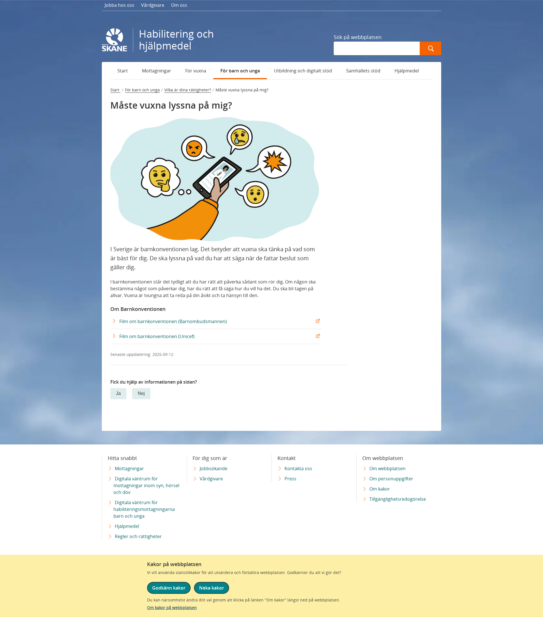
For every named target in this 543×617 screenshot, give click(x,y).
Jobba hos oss (119, 5)
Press (290, 479)
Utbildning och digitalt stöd (303, 71)
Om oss (179, 5)
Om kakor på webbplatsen (172, 607)
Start (122, 71)
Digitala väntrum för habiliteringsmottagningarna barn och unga (144, 509)
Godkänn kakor (169, 588)
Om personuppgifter (391, 479)
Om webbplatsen (387, 468)
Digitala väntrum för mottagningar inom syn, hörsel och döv (146, 485)
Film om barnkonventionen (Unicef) (157, 336)
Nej (141, 393)
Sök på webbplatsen (358, 37)
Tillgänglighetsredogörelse (397, 499)
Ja (118, 393)
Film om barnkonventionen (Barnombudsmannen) (173, 321)
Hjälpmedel (407, 71)
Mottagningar (156, 71)
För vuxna (195, 71)
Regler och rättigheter (138, 536)
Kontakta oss (298, 468)
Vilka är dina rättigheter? (187, 90)
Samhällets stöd (363, 71)
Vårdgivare (152, 5)
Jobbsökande (213, 468)
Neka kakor (211, 588)
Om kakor (379, 489)
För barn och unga (240, 71)
